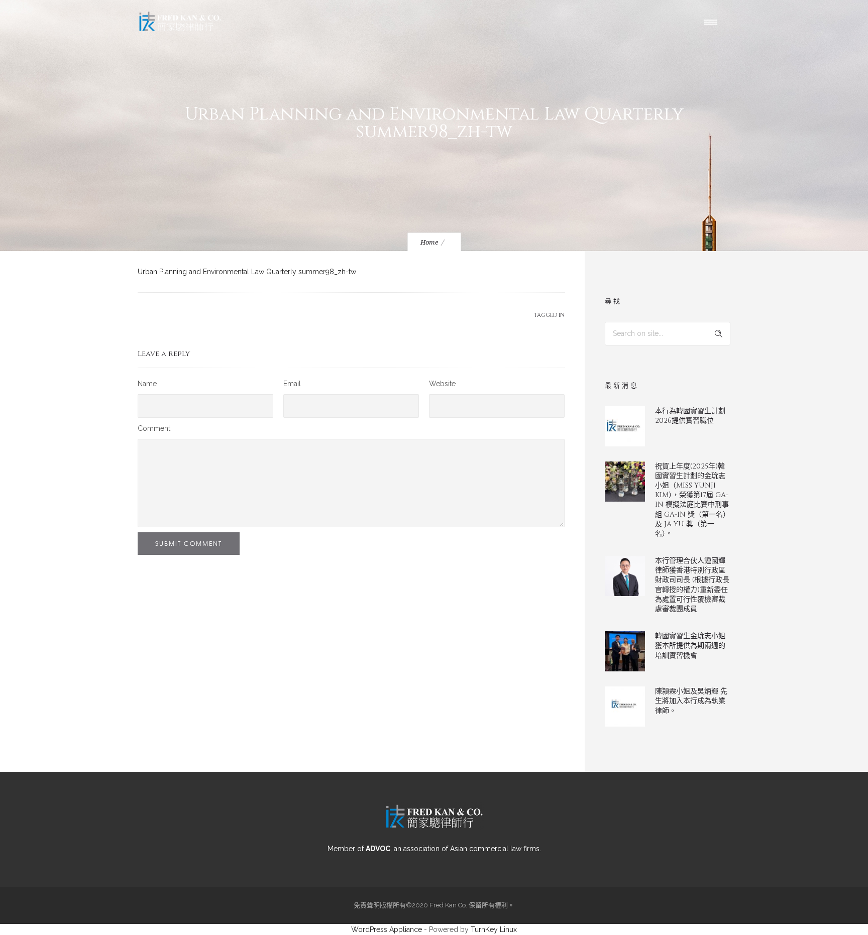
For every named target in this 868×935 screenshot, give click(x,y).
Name (147, 384)
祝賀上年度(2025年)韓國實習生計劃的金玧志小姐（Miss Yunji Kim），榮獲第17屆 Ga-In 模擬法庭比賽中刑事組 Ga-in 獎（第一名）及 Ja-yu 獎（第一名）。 (692, 499)
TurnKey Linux (494, 929)
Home (429, 242)
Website (442, 384)
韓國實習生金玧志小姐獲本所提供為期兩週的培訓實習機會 (690, 645)
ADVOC (378, 849)
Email (292, 384)
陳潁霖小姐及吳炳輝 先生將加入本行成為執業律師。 (691, 700)
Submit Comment (188, 543)
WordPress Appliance (386, 929)
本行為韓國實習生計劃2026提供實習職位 (690, 415)
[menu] (712, 21)
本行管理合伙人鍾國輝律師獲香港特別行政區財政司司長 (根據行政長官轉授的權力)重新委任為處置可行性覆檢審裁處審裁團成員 (692, 585)
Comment (154, 428)
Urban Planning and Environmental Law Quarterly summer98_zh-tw (247, 272)
